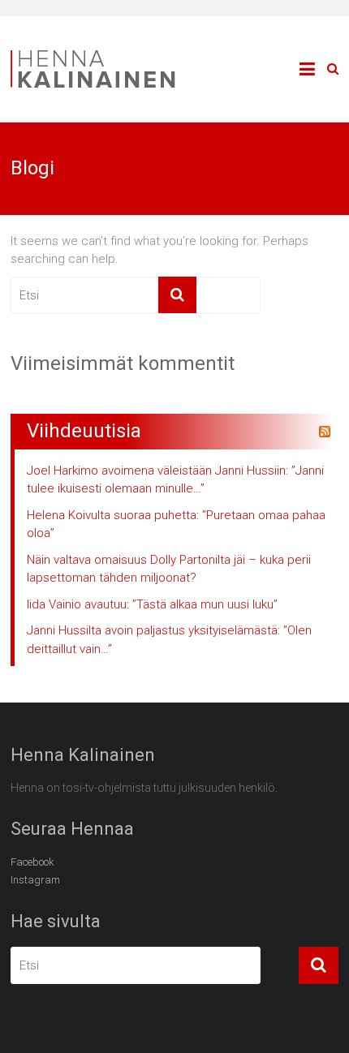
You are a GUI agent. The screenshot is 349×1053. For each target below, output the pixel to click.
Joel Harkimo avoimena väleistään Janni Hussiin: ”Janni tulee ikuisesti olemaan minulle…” (175, 479)
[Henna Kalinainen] (100, 53)
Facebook (32, 862)
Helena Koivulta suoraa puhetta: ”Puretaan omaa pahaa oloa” (176, 524)
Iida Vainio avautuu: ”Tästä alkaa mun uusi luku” (152, 604)
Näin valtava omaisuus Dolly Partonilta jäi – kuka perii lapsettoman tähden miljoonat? (169, 569)
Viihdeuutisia (84, 430)
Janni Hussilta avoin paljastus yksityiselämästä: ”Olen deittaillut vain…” (169, 639)
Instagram (35, 880)
